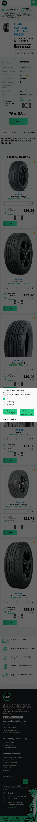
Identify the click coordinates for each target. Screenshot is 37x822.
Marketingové (11, 402)
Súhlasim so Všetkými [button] (10, 412)
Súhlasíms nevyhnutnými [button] (26, 413)
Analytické (10, 404)
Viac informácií (9, 419)
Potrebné (10, 399)
